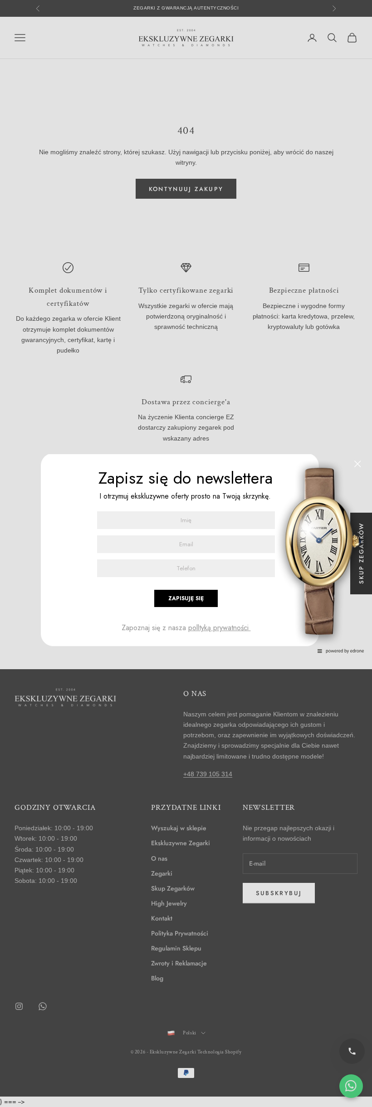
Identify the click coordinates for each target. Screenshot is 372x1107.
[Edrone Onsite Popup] (186, 553)
